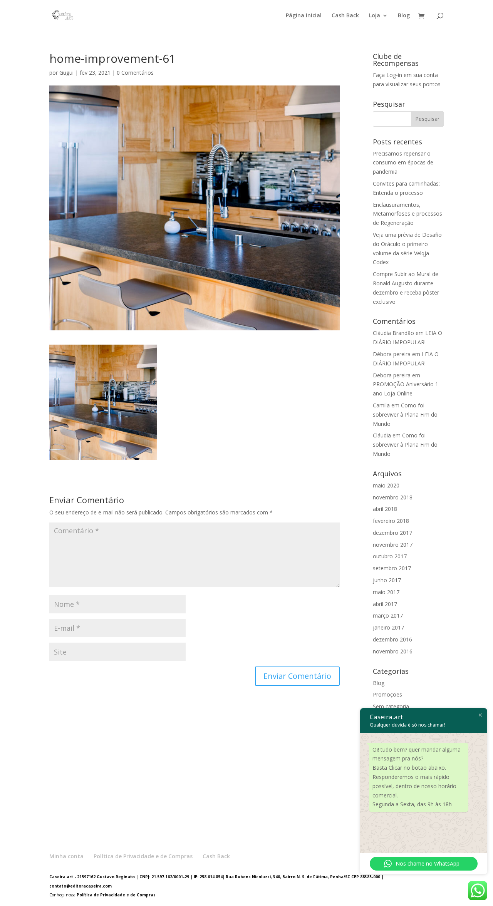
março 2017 (388, 615)
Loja (374, 16)
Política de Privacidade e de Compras (143, 856)
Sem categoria (391, 706)
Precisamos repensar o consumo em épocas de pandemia (403, 163)
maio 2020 (386, 485)
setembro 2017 (392, 568)
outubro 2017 (390, 556)
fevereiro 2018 (391, 520)
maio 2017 (386, 592)
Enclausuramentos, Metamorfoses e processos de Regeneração (407, 214)
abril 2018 (385, 508)
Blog (404, 16)
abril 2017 (385, 604)
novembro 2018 (393, 497)
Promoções (387, 694)
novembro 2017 (393, 544)
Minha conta (66, 856)
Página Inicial (304, 16)
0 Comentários (135, 72)
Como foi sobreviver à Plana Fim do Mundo (405, 414)
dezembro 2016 (392, 639)
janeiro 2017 (388, 627)
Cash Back (345, 16)
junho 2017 (387, 580)
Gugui (66, 72)
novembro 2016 (393, 651)
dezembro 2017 (392, 532)
